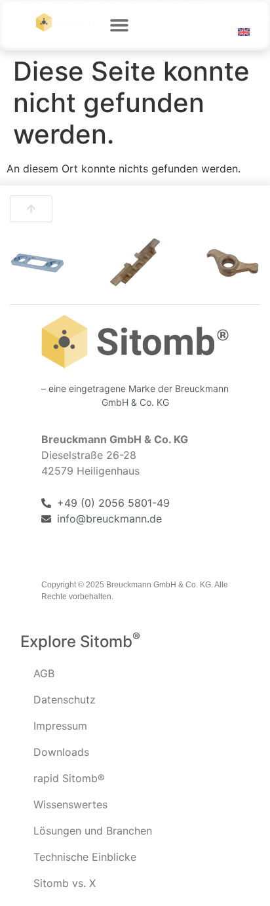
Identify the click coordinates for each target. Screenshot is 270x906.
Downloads (61, 751)
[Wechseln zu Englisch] (244, 32)
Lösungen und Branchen (92, 830)
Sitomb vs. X (64, 883)
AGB (43, 673)
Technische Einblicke (84, 856)
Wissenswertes (70, 804)
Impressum (60, 725)
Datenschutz (64, 699)
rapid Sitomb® (69, 778)
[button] (119, 24)
